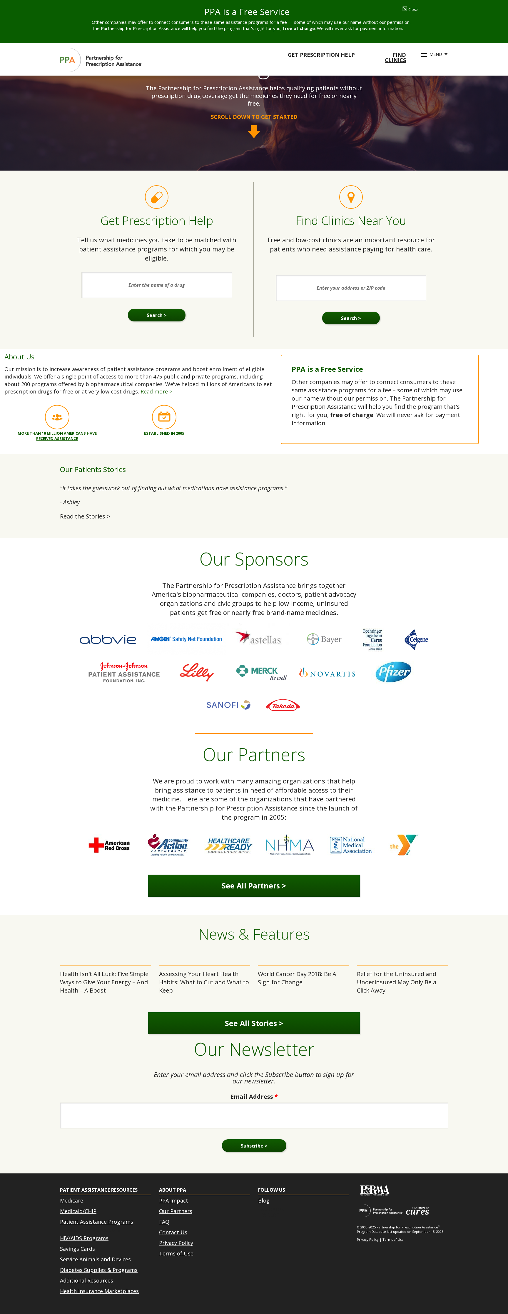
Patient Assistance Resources (99, 1190)
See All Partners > (254, 886)
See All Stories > (254, 1023)
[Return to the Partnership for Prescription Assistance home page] (101, 60)
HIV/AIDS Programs (84, 1238)
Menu (436, 54)
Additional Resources (86, 1280)
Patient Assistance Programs (96, 1221)
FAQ (164, 1221)
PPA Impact (173, 1200)
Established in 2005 (164, 433)
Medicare (71, 1200)
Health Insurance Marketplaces (99, 1291)
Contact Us (173, 1232)
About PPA (172, 1190)
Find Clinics (395, 57)
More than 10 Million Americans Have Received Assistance (57, 436)
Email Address (254, 1097)
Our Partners (175, 1211)
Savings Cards (77, 1248)
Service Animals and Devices (95, 1259)
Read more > (156, 391)
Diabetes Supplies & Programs (99, 1269)
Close (410, 9)
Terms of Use (176, 1253)
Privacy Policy (176, 1242)
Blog (264, 1200)
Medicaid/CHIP (78, 1211)
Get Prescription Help (321, 54)
